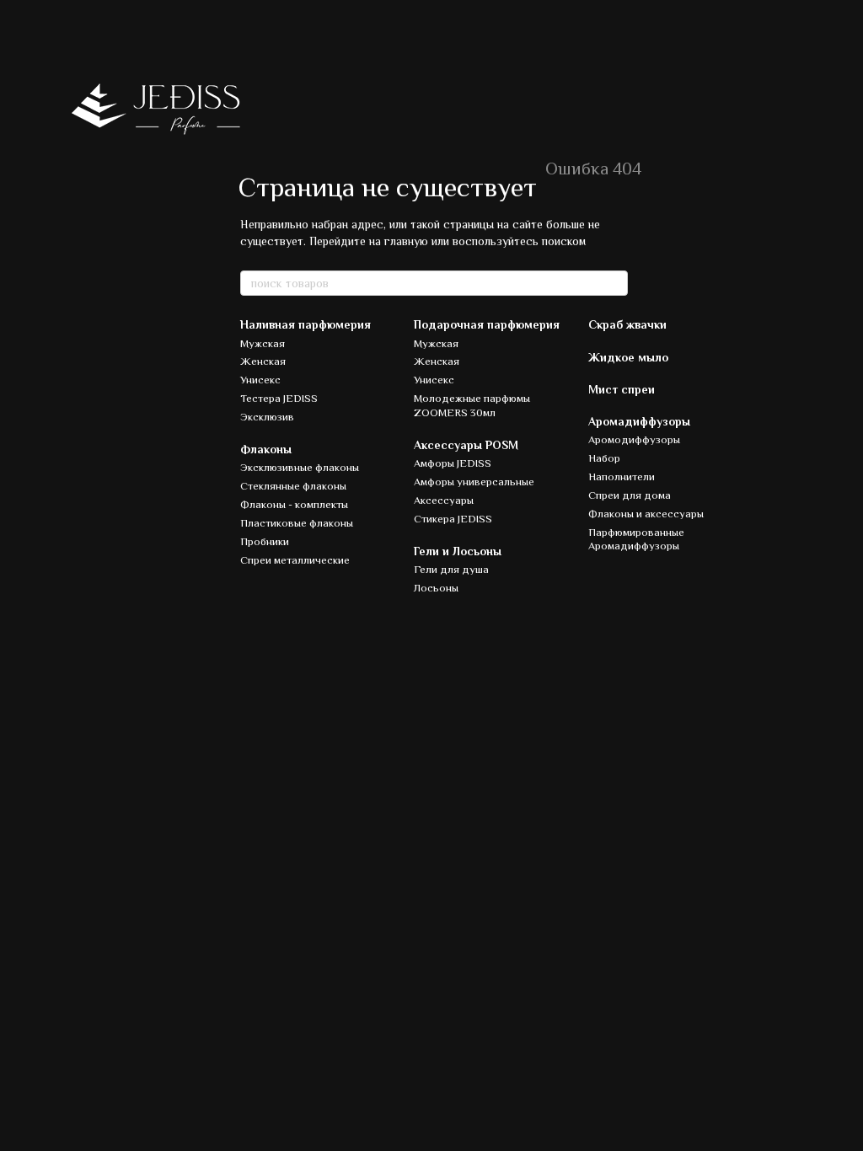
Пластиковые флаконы (296, 523)
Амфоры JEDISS (452, 463)
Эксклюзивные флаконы (299, 467)
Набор (604, 458)
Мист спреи (621, 389)
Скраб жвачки (627, 324)
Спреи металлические (295, 560)
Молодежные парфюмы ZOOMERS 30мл (472, 405)
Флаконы (266, 449)
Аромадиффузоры (639, 421)
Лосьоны (436, 587)
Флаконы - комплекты (294, 504)
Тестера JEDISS (279, 398)
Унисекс (260, 379)
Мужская (262, 343)
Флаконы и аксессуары (646, 513)
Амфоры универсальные (474, 481)
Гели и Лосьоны (457, 551)
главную (406, 241)
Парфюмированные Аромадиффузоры (636, 539)
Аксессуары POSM (466, 445)
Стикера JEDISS (453, 518)
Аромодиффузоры (634, 439)
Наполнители (621, 476)
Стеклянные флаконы (293, 485)
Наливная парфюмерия (305, 324)
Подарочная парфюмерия (487, 324)
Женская (263, 361)
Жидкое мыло (628, 357)
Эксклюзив (267, 416)
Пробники (264, 541)
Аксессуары (444, 500)
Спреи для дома (629, 495)
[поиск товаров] (614, 283)
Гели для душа (451, 569)
